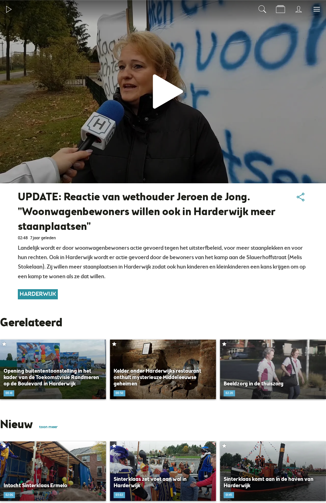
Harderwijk (38, 294)
